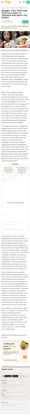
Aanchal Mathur (7, 21)
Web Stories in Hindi (12, 384)
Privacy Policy (4, 396)
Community (20, 384)
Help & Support (9, 392)
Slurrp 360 (4, 386)
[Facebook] (21, 376)
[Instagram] (27, 376)
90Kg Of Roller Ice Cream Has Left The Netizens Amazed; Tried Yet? (21, 170)
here (16, 360)
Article (7, 7)
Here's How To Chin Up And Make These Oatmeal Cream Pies (8, 170)
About (3, 392)
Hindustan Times (5, 404)
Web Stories (4, 384)
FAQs (14, 392)
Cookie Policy (11, 396)
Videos (9, 386)
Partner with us (20, 392)
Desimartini (25, 404)
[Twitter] (24, 376)
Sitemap (25, 396)
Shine (4, 405)
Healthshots (9, 405)
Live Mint (19, 404)
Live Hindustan (13, 404)
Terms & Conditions (19, 396)
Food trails (15, 386)
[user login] (27, 2)
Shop (25, 384)
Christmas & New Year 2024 (8, 387)
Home (3, 7)
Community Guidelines (7, 397)
